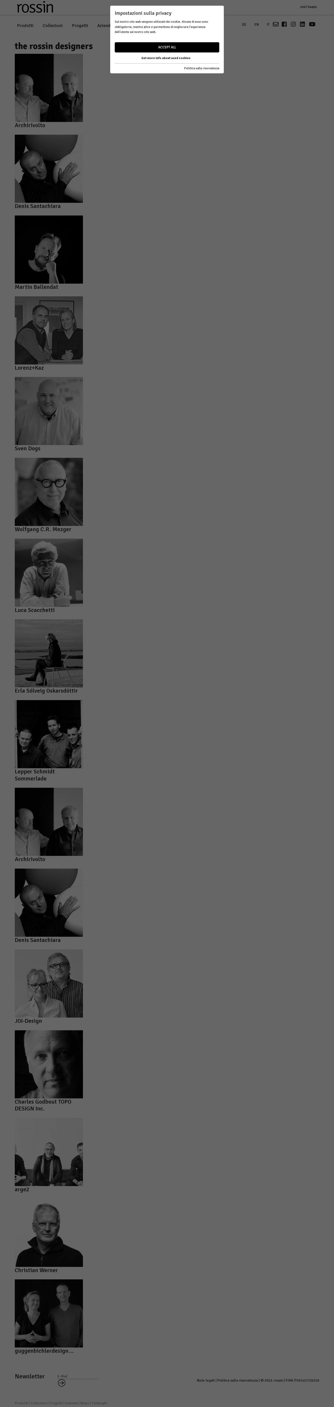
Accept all (167, 47)
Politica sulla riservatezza (201, 68)
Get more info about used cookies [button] (165, 58)
